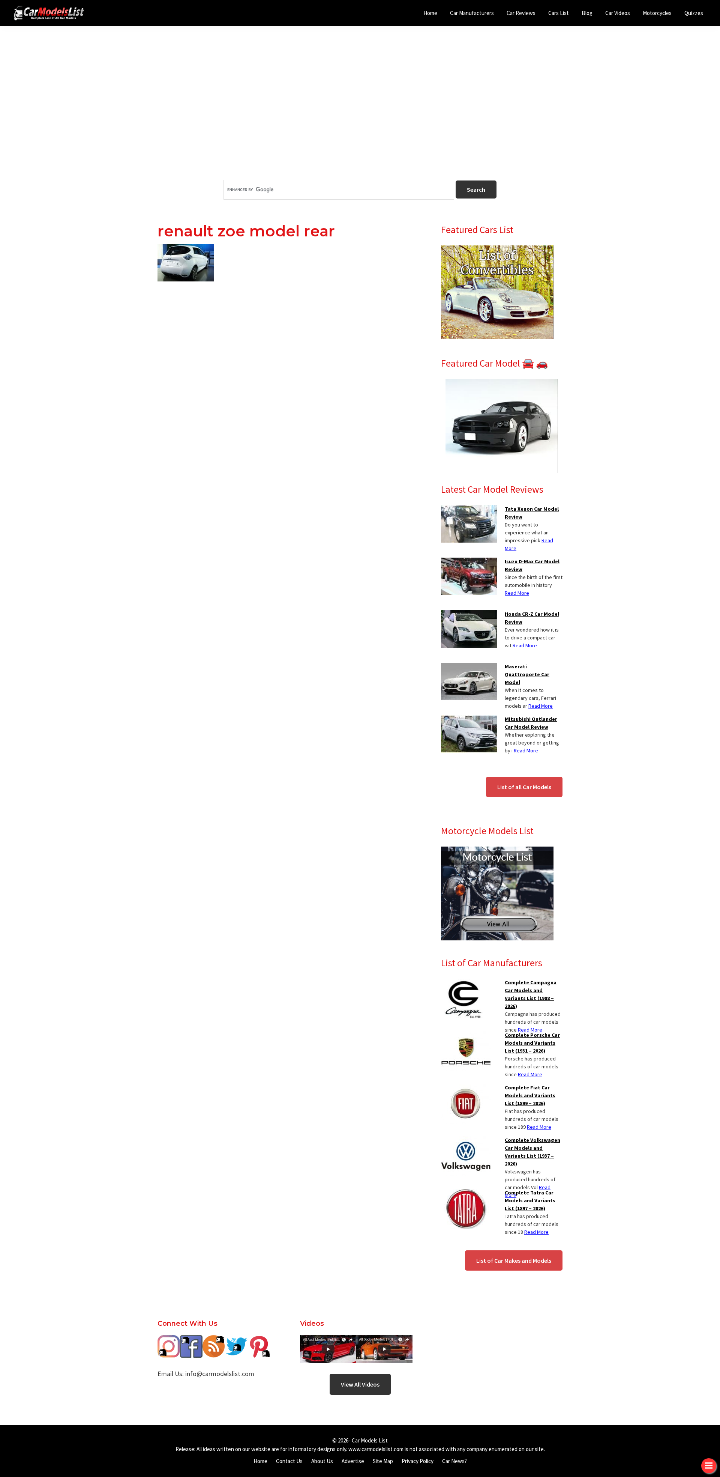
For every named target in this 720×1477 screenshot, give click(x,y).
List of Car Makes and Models (513, 1260)
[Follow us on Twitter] (236, 1340)
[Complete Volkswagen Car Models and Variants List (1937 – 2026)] (466, 1141)
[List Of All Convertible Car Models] (497, 250)
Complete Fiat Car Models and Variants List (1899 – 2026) (530, 1095)
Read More (517, 593)
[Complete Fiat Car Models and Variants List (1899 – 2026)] (466, 1088)
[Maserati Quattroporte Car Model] (469, 667)
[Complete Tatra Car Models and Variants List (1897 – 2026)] (466, 1193)
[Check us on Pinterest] (259, 1340)
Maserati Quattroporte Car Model (527, 674)
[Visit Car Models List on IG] (169, 1340)
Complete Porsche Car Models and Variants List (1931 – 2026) (532, 1043)
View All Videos (360, 1384)
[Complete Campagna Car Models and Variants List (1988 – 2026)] (463, 983)
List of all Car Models (524, 787)
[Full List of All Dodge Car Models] (328, 1340)
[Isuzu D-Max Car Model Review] (469, 562)
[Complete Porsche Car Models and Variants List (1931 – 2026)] (466, 1035)
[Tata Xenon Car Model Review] (469, 509)
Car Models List (370, 1440)
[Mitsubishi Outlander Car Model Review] (469, 719)
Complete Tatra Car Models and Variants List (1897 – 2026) (530, 1200)
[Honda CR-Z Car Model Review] (469, 614)
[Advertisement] (360, 115)
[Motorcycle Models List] (497, 851)
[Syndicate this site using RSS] (213, 1340)
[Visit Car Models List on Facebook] (191, 1340)
